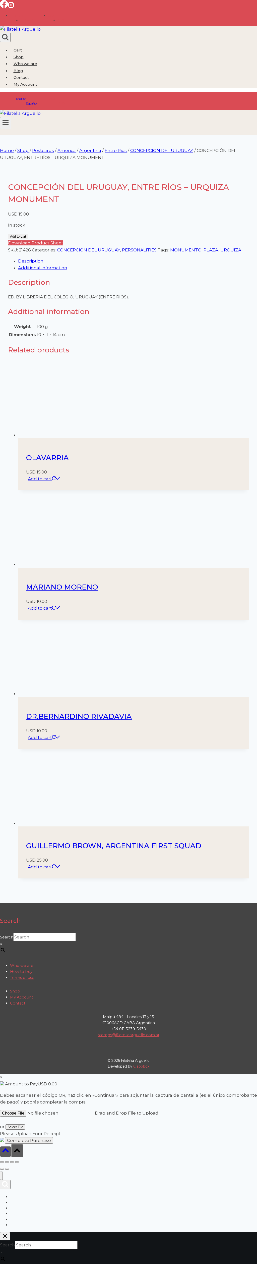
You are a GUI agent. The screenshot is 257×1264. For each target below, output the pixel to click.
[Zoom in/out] (2, 1162)
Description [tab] (30, 261)
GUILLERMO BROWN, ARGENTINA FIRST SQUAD (113, 845)
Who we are (25, 63)
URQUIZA (230, 249)
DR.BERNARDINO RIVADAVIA (79, 716)
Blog (18, 70)
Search (6, 937)
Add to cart (18, 236)
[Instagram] (11, 6)
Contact (21, 77)
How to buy (21, 971)
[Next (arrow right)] (7, 1169)
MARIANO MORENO (62, 587)
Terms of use (22, 977)
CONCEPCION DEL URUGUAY (88, 249)
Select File (15, 1127)
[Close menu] (1, 1176)
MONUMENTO (186, 249)
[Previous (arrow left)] (2, 1169)
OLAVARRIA (47, 457)
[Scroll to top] (5, 1151)
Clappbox (141, 1066)
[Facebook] (4, 6)
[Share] (12, 1162)
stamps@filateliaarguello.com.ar (128, 1034)
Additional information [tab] (42, 267)
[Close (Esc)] (17, 1162)
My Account (21, 997)
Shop (19, 57)
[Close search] (5, 1236)
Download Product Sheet (35, 242)
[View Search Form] (5, 37)
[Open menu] (5, 123)
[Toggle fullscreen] (7, 1162)
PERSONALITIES (139, 249)
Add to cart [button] (40, 478)
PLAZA (211, 249)
